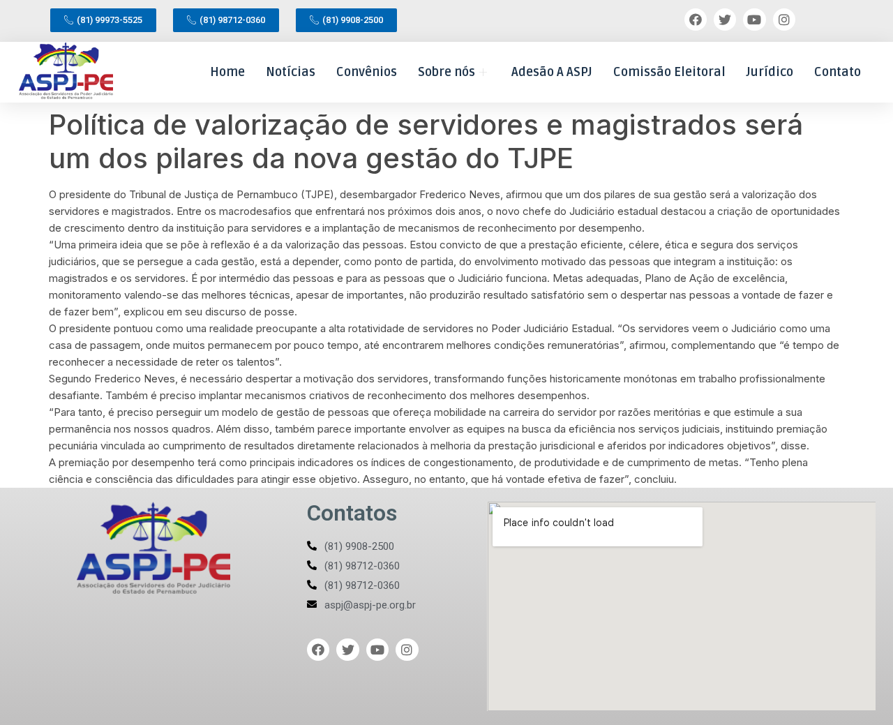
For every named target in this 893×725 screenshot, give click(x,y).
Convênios (366, 72)
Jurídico (769, 72)
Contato (837, 72)
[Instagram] (784, 19)
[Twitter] (725, 19)
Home (227, 72)
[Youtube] (754, 19)
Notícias (290, 72)
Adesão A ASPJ (551, 72)
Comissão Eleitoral (669, 72)
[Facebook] (695, 19)
